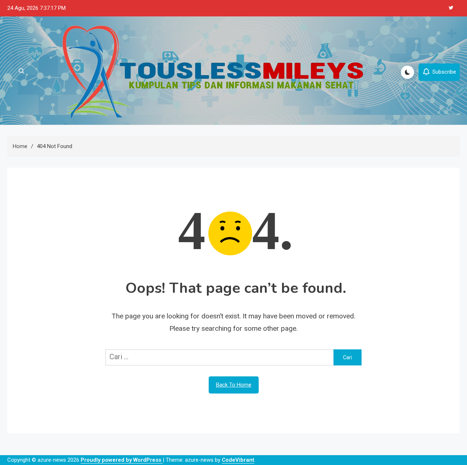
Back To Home (233, 384)
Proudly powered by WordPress (122, 460)
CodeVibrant (238, 460)
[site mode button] (407, 72)
